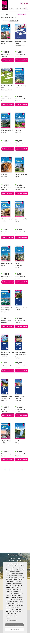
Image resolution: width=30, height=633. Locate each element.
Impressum (9, 618)
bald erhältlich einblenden (7, 17)
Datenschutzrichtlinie (11, 616)
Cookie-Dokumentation (11, 620)
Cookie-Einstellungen (14, 625)
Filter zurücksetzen (22, 14)
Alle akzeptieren (14, 629)
